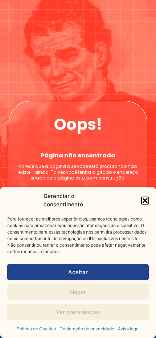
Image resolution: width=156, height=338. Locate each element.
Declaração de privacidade (86, 328)
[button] (145, 200)
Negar (78, 292)
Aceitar (78, 272)
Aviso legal (129, 328)
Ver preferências (78, 312)
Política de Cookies (36, 328)
